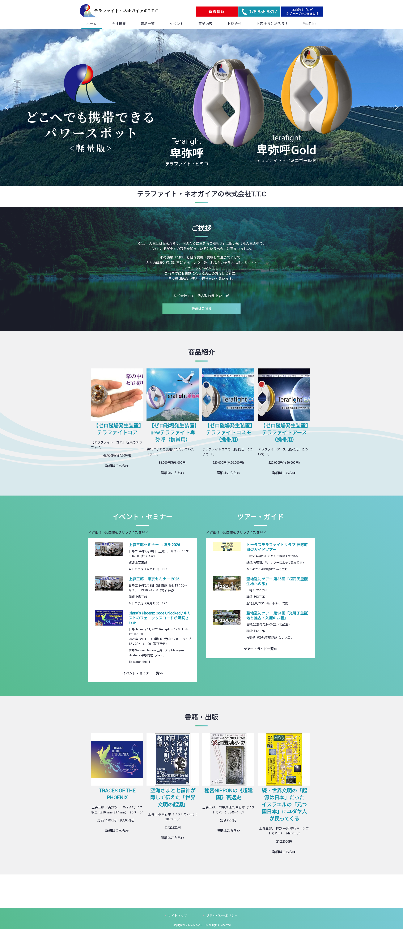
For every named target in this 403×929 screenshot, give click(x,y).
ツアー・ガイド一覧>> (260, 649)
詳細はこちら (201, 309)
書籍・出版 (201, 717)
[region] (201, 107)
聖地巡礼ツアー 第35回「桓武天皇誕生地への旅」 (277, 581)
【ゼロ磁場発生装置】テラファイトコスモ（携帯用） (229, 433)
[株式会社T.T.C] (119, 16)
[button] (6, 107)
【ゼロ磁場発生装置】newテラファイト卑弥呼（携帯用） (173, 433)
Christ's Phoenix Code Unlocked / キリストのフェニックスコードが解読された (160, 618)
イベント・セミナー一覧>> (142, 673)
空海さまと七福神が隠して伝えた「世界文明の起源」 (173, 798)
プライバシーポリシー (222, 916)
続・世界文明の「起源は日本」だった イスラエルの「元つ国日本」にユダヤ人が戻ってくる (286, 805)
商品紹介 (201, 352)
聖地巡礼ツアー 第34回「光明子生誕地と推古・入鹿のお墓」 (277, 615)
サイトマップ (177, 916)
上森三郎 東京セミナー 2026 (154, 579)
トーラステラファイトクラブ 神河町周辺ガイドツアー (277, 547)
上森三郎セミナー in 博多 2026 (154, 545)
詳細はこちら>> (117, 466)
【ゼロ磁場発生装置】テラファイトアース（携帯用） (284, 433)
